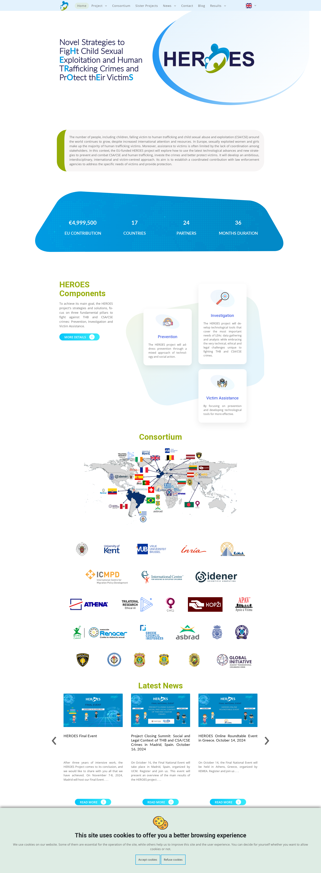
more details (75, 337)
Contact (187, 6)
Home (81, 6)
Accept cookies (147, 859)
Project (96, 6)
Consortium (121, 6)
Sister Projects (146, 6)
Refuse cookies (173, 859)
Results (216, 6)
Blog (201, 6)
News (167, 6)
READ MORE (89, 802)
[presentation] (54, 738)
